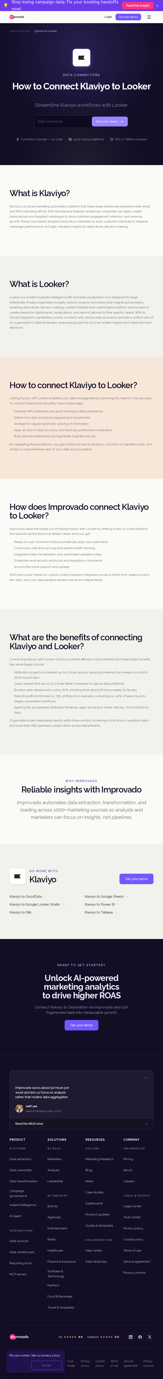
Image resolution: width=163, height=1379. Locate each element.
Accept (46, 1365)
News (89, 1181)
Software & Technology (56, 1274)
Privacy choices (134, 1272)
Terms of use (132, 1250)
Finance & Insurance (62, 1261)
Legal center (132, 1206)
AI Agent (15, 1216)
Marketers (54, 1159)
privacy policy (51, 1355)
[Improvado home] (17, 17)
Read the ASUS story (29, 1123)
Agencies (54, 1217)
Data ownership (21, 1170)
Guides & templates (99, 1225)
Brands (52, 1206)
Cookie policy (133, 1239)
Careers (128, 1181)
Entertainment (57, 1228)
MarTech (53, 1285)
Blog (88, 1170)
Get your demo (128, 16)
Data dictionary (96, 1261)
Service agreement (136, 1261)
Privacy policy (133, 1228)
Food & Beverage (60, 1296)
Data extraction (20, 1159)
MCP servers (18, 1274)
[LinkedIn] (130, 1337)
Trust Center (132, 1217)
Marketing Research (99, 1159)
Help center (93, 1250)
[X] (149, 1337)
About (127, 1170)
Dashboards (94, 1203)
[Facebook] (140, 1337)
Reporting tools (21, 1263)
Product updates (97, 1214)
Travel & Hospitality (61, 1307)
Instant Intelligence (23, 1205)
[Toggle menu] (149, 17)
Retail (51, 1239)
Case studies (94, 1192)
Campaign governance (18, 1193)
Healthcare (55, 1250)
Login (108, 16)
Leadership (55, 1181)
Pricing (128, 1159)
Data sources (19, 1241)
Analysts (53, 1170)
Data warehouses (22, 1252)
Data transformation (24, 1181)
